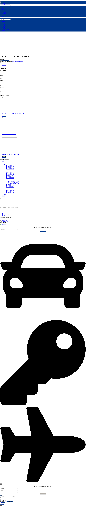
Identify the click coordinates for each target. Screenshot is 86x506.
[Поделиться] (1, 504)
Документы (4, 13)
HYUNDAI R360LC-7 (10, 186)
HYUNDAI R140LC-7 (10, 165)
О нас (3, 7)
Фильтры (5, 11)
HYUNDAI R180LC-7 (10, 169)
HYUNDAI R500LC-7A (10, 191)
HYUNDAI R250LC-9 (10, 174)
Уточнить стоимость (6, 60)
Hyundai (3, 163)
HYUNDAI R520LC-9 (10, 192)
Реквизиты (6, 28)
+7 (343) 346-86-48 (5, 220)
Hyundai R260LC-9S (9, 175)
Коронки (5, 12)
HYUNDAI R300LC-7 (10, 178)
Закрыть (3, 502)
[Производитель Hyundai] (2, 63)
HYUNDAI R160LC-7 (10, 167)
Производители (5, 8)
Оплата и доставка (5, 29)
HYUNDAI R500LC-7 (10, 190)
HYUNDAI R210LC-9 (10, 172)
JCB (3, 193)
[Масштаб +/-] (3, 504)
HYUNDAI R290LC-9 (10, 177)
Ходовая (5, 10)
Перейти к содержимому (5, 0)
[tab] (44, 65)
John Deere (4, 194)
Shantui (3, 196)
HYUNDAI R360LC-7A (10, 187)
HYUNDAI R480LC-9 (10, 189)
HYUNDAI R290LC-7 (10, 176)
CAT (3, 161)
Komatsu (3, 195)
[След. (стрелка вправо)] (1, 505)
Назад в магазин (10, 501)
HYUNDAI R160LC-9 (10, 168)
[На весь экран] (2, 504)
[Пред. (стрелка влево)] (0, 505)
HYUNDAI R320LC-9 (10, 180)
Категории (4, 9)
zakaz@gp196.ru (4, 3)
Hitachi (3, 162)
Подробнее (4, 116)
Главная (3, 6)
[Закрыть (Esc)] (0, 504)
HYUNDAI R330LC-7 (10, 184)
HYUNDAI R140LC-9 (10, 166)
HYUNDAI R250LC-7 (10, 173)
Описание (4, 65)
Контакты (4, 16)
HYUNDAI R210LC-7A (10, 171)
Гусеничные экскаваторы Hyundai (10, 164)
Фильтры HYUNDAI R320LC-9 (13, 182)
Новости (3, 15)
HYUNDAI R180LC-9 (10, 170)
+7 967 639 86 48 (5, 221)
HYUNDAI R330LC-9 (10, 185)
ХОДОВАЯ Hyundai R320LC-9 (17, 61)
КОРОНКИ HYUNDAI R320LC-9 (14, 181)
